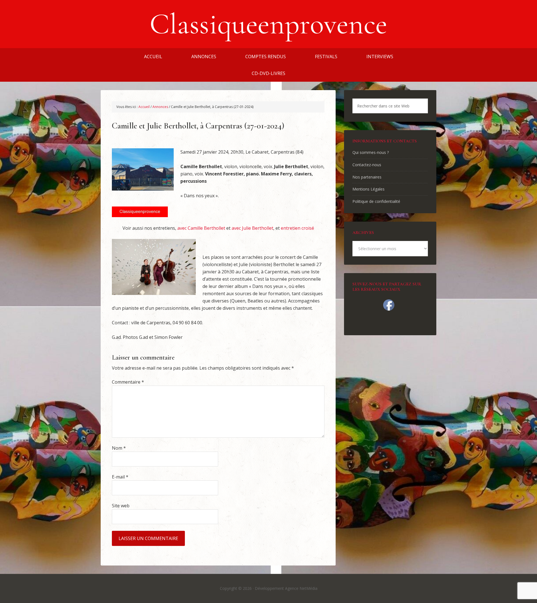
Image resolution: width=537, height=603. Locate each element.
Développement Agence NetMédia (286, 588)
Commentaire (128, 382)
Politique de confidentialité (376, 201)
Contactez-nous (366, 164)
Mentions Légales (368, 189)
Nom (119, 448)
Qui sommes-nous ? (370, 152)
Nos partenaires (366, 177)
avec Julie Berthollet (252, 228)
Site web (120, 506)
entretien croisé (297, 228)
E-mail (120, 477)
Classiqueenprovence (268, 24)
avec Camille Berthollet (201, 228)
